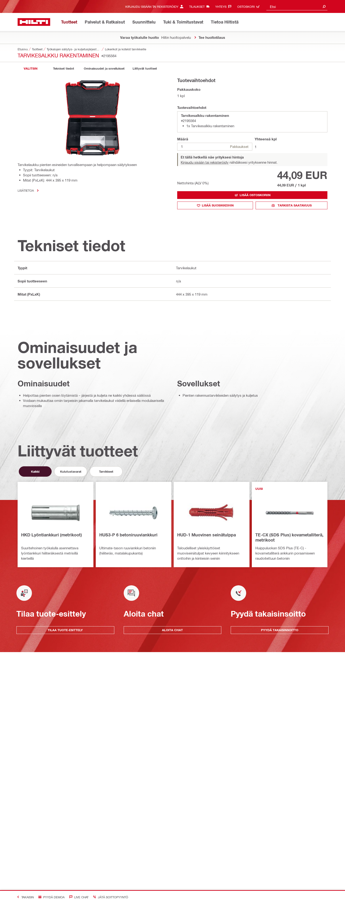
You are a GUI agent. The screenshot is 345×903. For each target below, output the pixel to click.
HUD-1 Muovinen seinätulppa (206, 534)
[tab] (30, 68)
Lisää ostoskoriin (255, 195)
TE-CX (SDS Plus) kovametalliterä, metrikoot (289, 537)
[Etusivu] (34, 22)
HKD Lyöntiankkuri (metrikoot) (51, 534)
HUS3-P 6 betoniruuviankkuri (128, 534)
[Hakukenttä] (324, 6)
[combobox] (296, 6)
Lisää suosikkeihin (218, 205)
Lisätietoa (26, 190)
